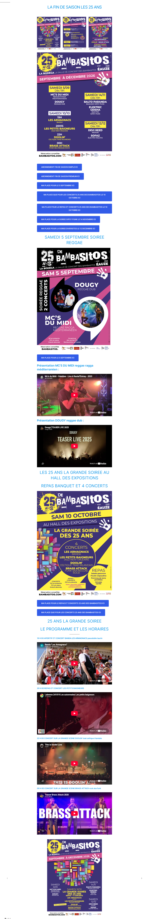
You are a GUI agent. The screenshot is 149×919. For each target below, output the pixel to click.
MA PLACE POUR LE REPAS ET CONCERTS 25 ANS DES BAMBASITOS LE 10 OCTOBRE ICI (74, 208)
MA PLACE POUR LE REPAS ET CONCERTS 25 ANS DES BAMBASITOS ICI (73, 603)
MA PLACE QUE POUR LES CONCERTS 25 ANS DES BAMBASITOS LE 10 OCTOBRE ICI (75, 196)
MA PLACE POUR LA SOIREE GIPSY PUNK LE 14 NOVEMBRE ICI (68, 219)
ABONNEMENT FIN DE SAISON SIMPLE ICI (59, 167)
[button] (141, 878)
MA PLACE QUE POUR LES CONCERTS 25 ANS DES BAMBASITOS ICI (71, 612)
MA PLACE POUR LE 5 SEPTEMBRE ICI (57, 185)
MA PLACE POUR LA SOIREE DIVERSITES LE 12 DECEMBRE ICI (68, 229)
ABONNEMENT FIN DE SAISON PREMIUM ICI (60, 176)
